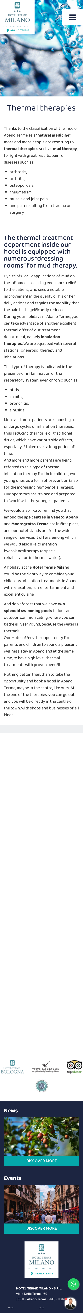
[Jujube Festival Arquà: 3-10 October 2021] (41, 1136)
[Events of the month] (41, 1204)
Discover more (41, 1161)
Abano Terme (19, 30)
